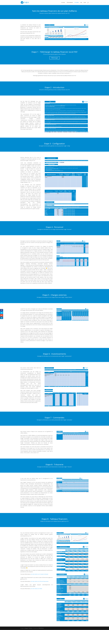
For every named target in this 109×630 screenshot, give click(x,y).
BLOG (85, 2)
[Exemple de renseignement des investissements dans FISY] (66, 386)
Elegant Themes (28, 628)
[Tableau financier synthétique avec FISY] (66, 40)
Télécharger (54, 58)
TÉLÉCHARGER (70, 2)
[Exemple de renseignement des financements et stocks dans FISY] (72, 491)
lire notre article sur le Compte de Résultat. (39, 574)
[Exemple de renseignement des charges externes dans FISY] (72, 320)
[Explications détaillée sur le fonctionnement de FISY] (66, 132)
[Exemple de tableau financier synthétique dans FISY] (72, 543)
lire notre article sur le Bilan (36, 588)
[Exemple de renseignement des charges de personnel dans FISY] (72, 253)
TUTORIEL (76, 2)
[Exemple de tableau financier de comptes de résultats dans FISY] (72, 571)
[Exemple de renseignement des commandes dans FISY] (72, 439)
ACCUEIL (63, 2)
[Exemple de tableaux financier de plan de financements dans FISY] (72, 595)
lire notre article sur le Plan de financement (39, 581)
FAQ (81, 2)
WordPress (41, 628)
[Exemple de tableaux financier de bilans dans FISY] (72, 621)
